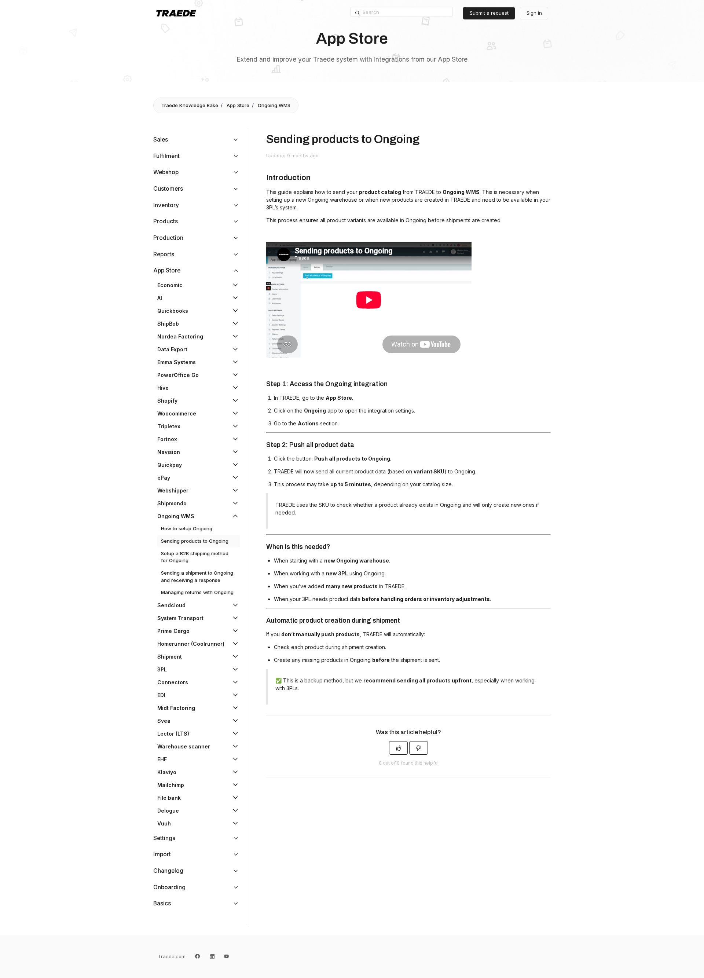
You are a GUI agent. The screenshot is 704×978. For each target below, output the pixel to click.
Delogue (168, 810)
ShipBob (168, 323)
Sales (160, 139)
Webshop (166, 172)
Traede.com (172, 956)
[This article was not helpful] (418, 748)
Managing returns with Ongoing (197, 592)
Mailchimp (170, 785)
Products (165, 221)
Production (168, 237)
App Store (238, 105)
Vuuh (164, 823)
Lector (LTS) (173, 733)
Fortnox (167, 439)
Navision (168, 452)
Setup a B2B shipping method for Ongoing (194, 557)
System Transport (180, 618)
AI (159, 298)
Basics (162, 903)
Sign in (534, 13)
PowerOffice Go (178, 375)
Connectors (172, 682)
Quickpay (169, 465)
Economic (170, 285)
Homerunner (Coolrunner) (190, 644)
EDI (161, 695)
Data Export (172, 349)
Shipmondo (172, 503)
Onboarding (169, 887)
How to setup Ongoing (186, 528)
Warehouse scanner (183, 746)
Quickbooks (172, 311)
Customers (168, 188)
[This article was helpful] (398, 748)
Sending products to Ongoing (194, 541)
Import (162, 854)
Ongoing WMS (274, 105)
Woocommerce (176, 413)
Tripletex (168, 426)
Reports (163, 254)
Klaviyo (166, 772)
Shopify (167, 401)
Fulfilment (166, 156)
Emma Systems (176, 362)
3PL (162, 669)
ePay (163, 478)
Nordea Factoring (180, 336)
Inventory (166, 205)
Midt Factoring (176, 708)
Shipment (169, 656)
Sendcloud (171, 605)
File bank (169, 798)
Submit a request (489, 13)
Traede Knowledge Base (189, 105)
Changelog (168, 870)
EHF (162, 759)
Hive (163, 388)
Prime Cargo (173, 631)
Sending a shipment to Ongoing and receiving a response (197, 576)
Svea (163, 721)
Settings (164, 838)
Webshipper (172, 490)
